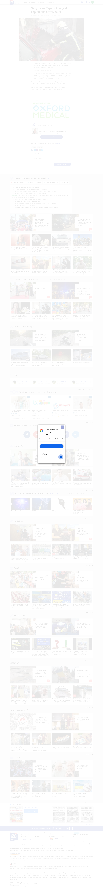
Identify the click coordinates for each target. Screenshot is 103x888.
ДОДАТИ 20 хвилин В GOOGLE (51, 446)
